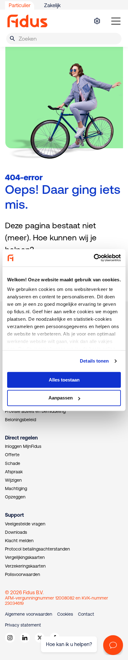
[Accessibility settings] (97, 21)
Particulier (19, 5)
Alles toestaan (64, 379)
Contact (86, 614)
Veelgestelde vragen (25, 523)
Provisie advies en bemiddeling (35, 411)
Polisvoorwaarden (22, 574)
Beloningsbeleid (20, 419)
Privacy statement (23, 624)
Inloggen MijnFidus (23, 446)
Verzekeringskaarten (25, 566)
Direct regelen (21, 437)
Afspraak (14, 471)
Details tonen (94, 360)
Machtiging (16, 488)
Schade (12, 463)
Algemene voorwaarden (28, 614)
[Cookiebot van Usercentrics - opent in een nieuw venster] (93, 258)
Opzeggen (15, 496)
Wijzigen (13, 480)
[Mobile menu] (116, 21)
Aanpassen (60, 398)
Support (14, 515)
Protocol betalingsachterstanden (37, 548)
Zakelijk (52, 5)
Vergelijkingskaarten (25, 557)
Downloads (16, 532)
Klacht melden (19, 540)
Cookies (65, 614)
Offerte (12, 454)
